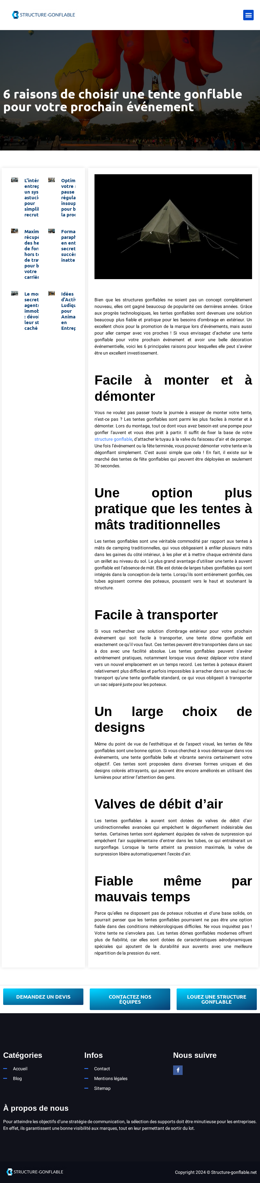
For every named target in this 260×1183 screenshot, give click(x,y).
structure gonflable (113, 439)
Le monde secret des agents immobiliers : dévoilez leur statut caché (37, 311)
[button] (248, 15)
